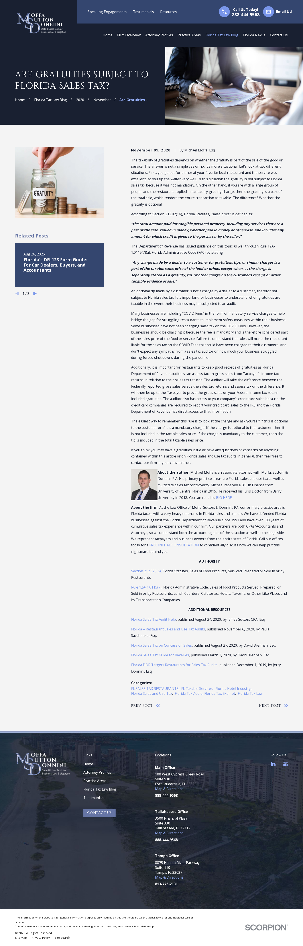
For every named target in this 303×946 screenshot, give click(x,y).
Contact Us (99, 813)
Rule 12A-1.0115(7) (146, 587)
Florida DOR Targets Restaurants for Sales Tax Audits (174, 664)
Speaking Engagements (107, 11)
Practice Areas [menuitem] (189, 35)
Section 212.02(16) (146, 571)
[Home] (41, 23)
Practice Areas (94, 780)
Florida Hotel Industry (233, 688)
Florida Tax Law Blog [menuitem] (221, 35)
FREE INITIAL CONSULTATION (174, 545)
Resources (168, 11)
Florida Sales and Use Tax (151, 693)
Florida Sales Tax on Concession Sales (161, 645)
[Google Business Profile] (285, 764)
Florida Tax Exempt (219, 693)
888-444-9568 (246, 14)
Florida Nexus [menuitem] (254, 35)
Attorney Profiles (97, 772)
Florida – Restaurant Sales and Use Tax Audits (168, 629)
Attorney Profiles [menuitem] (159, 35)
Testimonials (143, 11)
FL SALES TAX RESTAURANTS (155, 688)
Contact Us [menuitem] (279, 35)
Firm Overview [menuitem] (129, 35)
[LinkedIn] (273, 764)
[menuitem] (21, 938)
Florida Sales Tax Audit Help (153, 619)
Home (88, 764)
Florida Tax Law (250, 693)
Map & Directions (169, 788)
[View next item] (35, 293)
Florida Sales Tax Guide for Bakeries (160, 655)
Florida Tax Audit (188, 693)
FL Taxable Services (197, 688)
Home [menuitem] (107, 35)
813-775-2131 (166, 883)
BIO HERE (224, 497)
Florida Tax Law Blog (99, 789)
